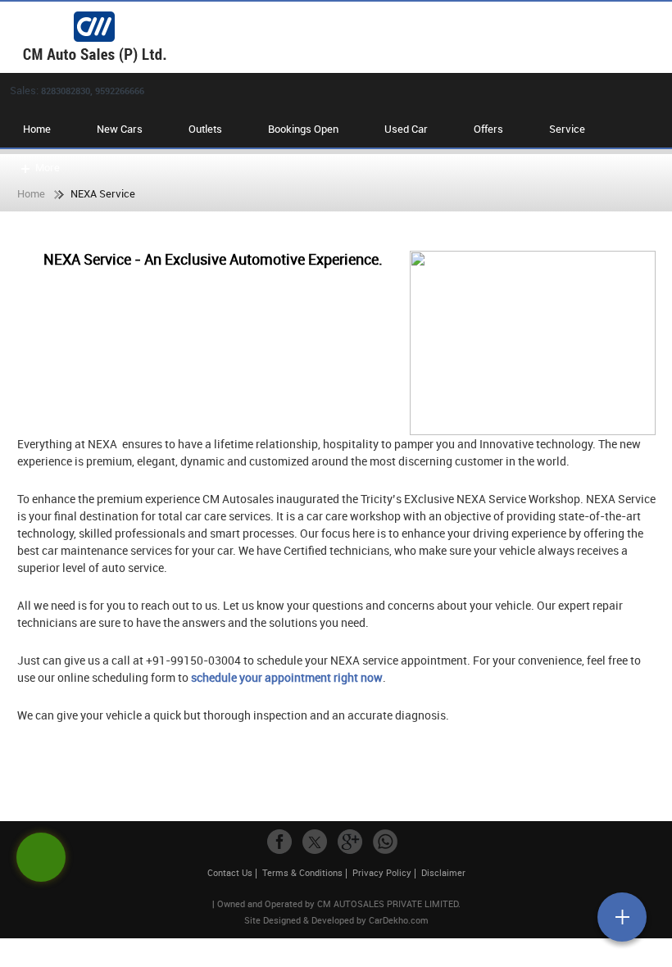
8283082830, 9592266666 (92, 90)
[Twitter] (314, 841)
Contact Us (229, 872)
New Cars (120, 128)
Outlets (205, 128)
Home (37, 128)
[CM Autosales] (344, 37)
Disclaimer (443, 872)
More (47, 167)
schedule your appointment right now (287, 677)
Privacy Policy (381, 872)
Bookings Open (303, 128)
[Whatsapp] (385, 841)
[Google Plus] (350, 841)
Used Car (406, 128)
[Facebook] (279, 841)
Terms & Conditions (302, 872)
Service (567, 128)
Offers (488, 128)
